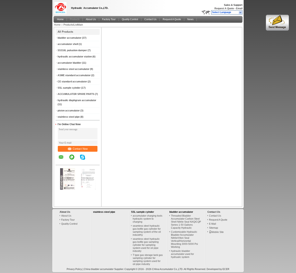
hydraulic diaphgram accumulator (77, 100)
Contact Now (80, 148)
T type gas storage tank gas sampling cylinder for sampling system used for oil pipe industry (148, 260)
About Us (91, 19)
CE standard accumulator (72, 81)
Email (239, 8)
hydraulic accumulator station (75, 56)
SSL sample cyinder (69, 87)
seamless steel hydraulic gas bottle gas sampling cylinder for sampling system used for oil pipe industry (146, 245)
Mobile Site (217, 232)
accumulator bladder (69, 62)
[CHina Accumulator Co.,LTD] (240, 12)
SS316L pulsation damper (72, 50)
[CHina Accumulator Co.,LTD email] (64, 160)
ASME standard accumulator (74, 75)
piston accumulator (69, 110)
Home (60, 19)
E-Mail (212, 223)
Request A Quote (224, 8)
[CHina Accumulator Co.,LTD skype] (85, 160)
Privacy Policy (74, 269)
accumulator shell (68, 44)
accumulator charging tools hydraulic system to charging (147, 218)
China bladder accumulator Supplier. (104, 269)
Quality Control (130, 19)
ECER (226, 269)
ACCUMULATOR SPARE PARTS (76, 94)
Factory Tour (109, 19)
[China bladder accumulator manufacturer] (61, 7)
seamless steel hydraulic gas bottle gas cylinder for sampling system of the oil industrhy (147, 230)
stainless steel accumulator (73, 69)
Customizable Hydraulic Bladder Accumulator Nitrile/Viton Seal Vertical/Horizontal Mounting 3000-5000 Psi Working (184, 239)
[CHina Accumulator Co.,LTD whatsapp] (74, 160)
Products (75, 19)
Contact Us (150, 19)
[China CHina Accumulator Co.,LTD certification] (68, 189)
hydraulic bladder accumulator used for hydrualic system (182, 254)
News (190, 19)
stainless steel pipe (69, 116)
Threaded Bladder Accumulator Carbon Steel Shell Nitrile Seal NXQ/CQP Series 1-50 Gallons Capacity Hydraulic (186, 221)
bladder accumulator (69, 37)
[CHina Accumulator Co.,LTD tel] (93, 161)
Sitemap (213, 227)
